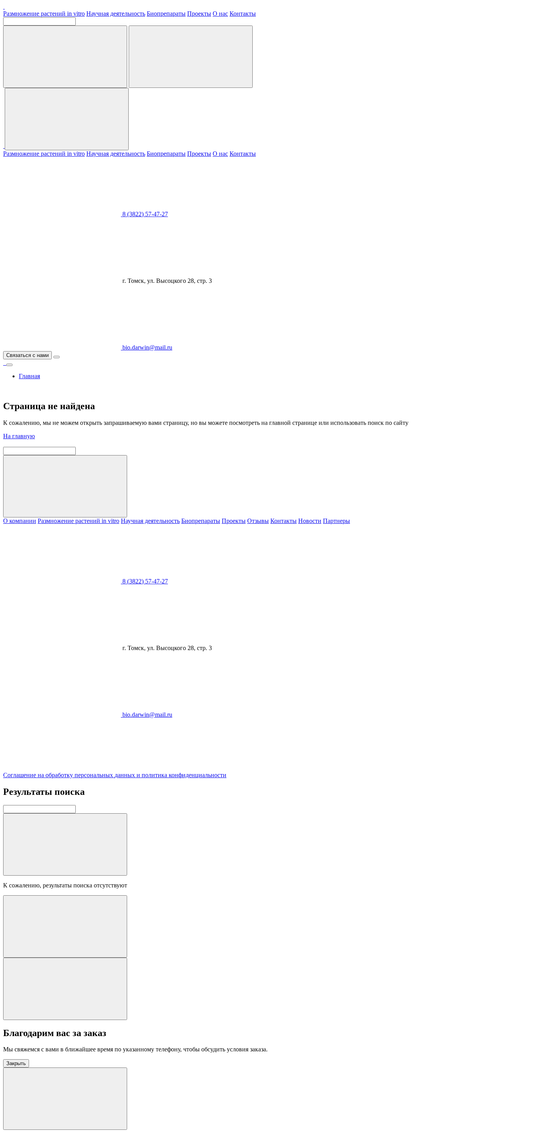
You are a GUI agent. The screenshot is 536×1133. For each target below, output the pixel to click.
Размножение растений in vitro (44, 13)
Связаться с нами (27, 355)
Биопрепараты (166, 13)
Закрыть (16, 1063)
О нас (220, 13)
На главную (19, 436)
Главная (29, 376)
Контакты (243, 13)
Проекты (199, 13)
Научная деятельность (115, 13)
